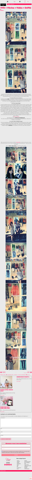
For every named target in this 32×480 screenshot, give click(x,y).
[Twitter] (6, 464)
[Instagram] (8, 464)
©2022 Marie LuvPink (3, 470)
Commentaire (2, 417)
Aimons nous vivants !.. (23, 377)
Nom (1, 428)
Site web (1, 435)
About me (12, 4)
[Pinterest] (9, 464)
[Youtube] (11, 464)
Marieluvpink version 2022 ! (6, 390)
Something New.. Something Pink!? (5, 407)
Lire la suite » (2, 395)
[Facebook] (5, 464)
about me (28, 374)
